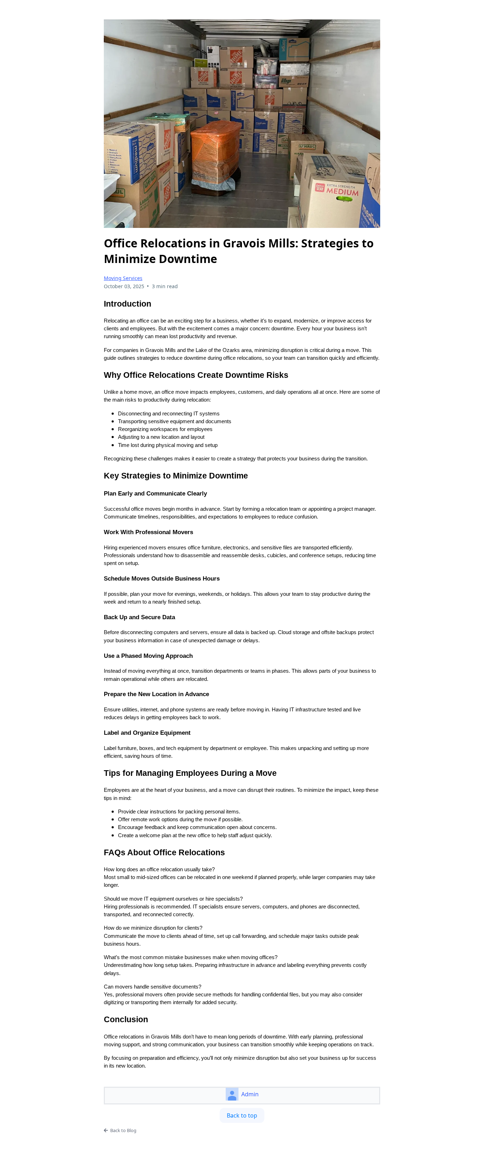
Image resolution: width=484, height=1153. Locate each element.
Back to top (242, 1115)
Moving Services (123, 278)
